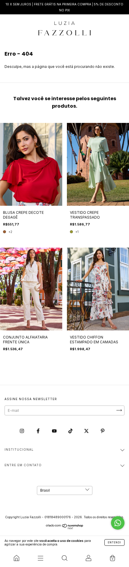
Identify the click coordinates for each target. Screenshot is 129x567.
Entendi (114, 542)
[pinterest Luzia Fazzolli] (102, 431)
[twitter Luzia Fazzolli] (87, 431)
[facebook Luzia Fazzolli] (38, 431)
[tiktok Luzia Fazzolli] (71, 431)
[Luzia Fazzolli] (16, 558)
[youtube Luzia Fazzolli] (55, 431)
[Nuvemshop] (64, 528)
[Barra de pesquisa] (64, 558)
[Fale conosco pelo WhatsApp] (117, 523)
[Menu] (40, 558)
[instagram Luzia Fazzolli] (22, 431)
